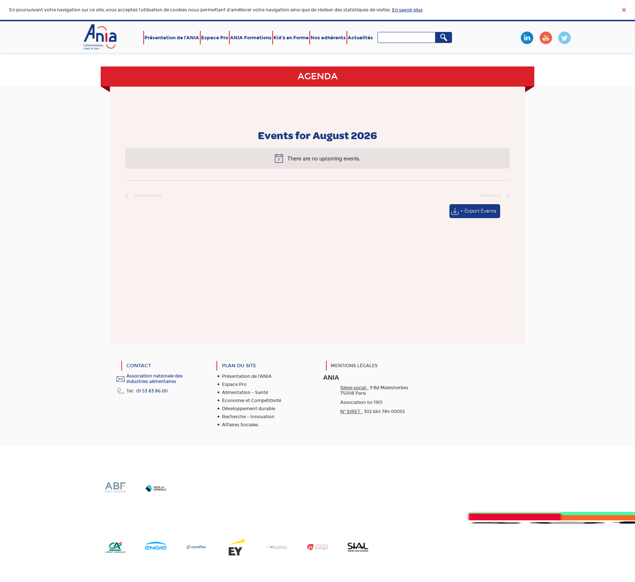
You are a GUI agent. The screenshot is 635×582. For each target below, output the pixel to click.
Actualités (360, 37)
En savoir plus (407, 9)
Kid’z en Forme (291, 37)
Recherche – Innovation (248, 416)
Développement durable (248, 408)
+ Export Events (478, 211)
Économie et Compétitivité (251, 400)
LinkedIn (527, 37)
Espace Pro (214, 37)
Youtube (545, 37)
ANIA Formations (251, 37)
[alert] (317, 158)
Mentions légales (354, 365)
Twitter (564, 37)
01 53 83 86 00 (152, 391)
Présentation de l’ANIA (171, 37)
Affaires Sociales (240, 424)
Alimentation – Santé (245, 392)
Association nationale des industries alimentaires (154, 378)
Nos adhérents (328, 37)
